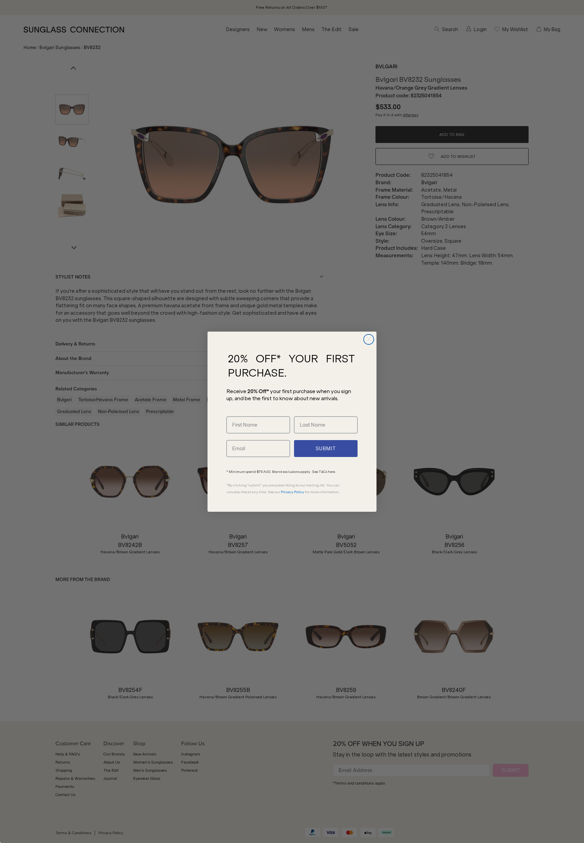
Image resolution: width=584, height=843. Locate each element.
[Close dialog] (369, 339)
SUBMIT (326, 448)
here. (332, 471)
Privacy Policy (292, 492)
